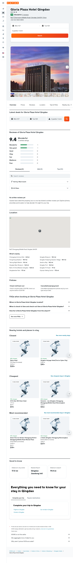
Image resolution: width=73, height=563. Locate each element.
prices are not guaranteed (47, 529)
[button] (3, 3)
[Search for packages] (3, 21)
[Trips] (3, 48)
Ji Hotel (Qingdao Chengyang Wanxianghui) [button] (54, 438)
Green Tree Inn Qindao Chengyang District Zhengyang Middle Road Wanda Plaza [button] (23, 438)
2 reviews (25, 15)
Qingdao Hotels (58, 551)
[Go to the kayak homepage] (13, 3)
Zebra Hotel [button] (13, 360)
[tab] (19, 169)
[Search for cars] (3, 17)
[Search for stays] (3, 13)
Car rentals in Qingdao (46, 509)
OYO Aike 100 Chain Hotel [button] (18, 401)
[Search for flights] (3, 9)
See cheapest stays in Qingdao (60, 376)
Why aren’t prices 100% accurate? (22, 541)
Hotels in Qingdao (19, 512)
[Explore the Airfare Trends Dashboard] (3, 30)
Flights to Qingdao (19, 509)
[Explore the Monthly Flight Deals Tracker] (3, 34)
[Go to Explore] (3, 38)
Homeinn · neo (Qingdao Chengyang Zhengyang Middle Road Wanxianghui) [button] (53, 402)
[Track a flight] (3, 42)
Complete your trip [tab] (18, 498)
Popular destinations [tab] (33, 498)
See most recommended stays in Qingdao (57, 413)
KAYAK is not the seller (18, 534)
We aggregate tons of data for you (22, 538)
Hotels (19, 551)
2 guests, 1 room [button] (17, 31)
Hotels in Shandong (47, 551)
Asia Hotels (26, 551)
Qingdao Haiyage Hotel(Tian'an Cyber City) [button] (54, 360)
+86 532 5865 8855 (17, 20)
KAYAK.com (12, 551)
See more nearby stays (63, 335)
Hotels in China (35, 551)
